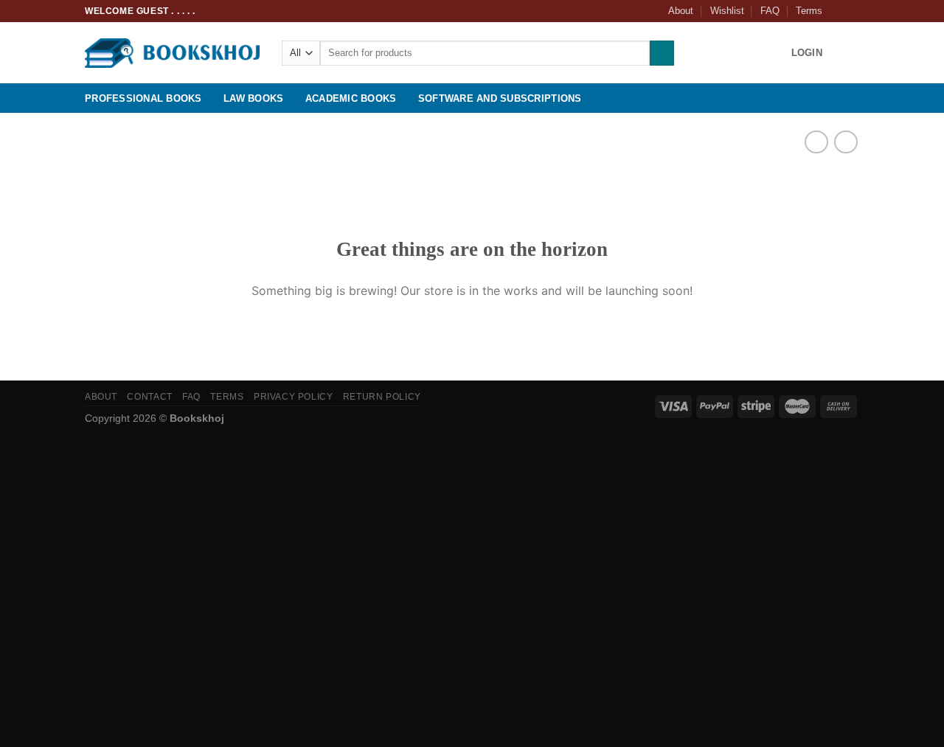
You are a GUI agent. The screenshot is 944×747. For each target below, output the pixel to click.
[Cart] (851, 53)
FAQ (770, 10)
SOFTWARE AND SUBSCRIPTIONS (500, 98)
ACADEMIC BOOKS (351, 98)
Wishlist (727, 10)
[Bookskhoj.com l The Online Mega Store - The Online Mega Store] (172, 53)
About (680, 10)
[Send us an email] (851, 11)
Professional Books (143, 98)
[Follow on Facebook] (837, 11)
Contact (149, 397)
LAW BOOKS (253, 98)
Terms (809, 10)
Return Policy (382, 397)
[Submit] (662, 53)
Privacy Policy (293, 397)
